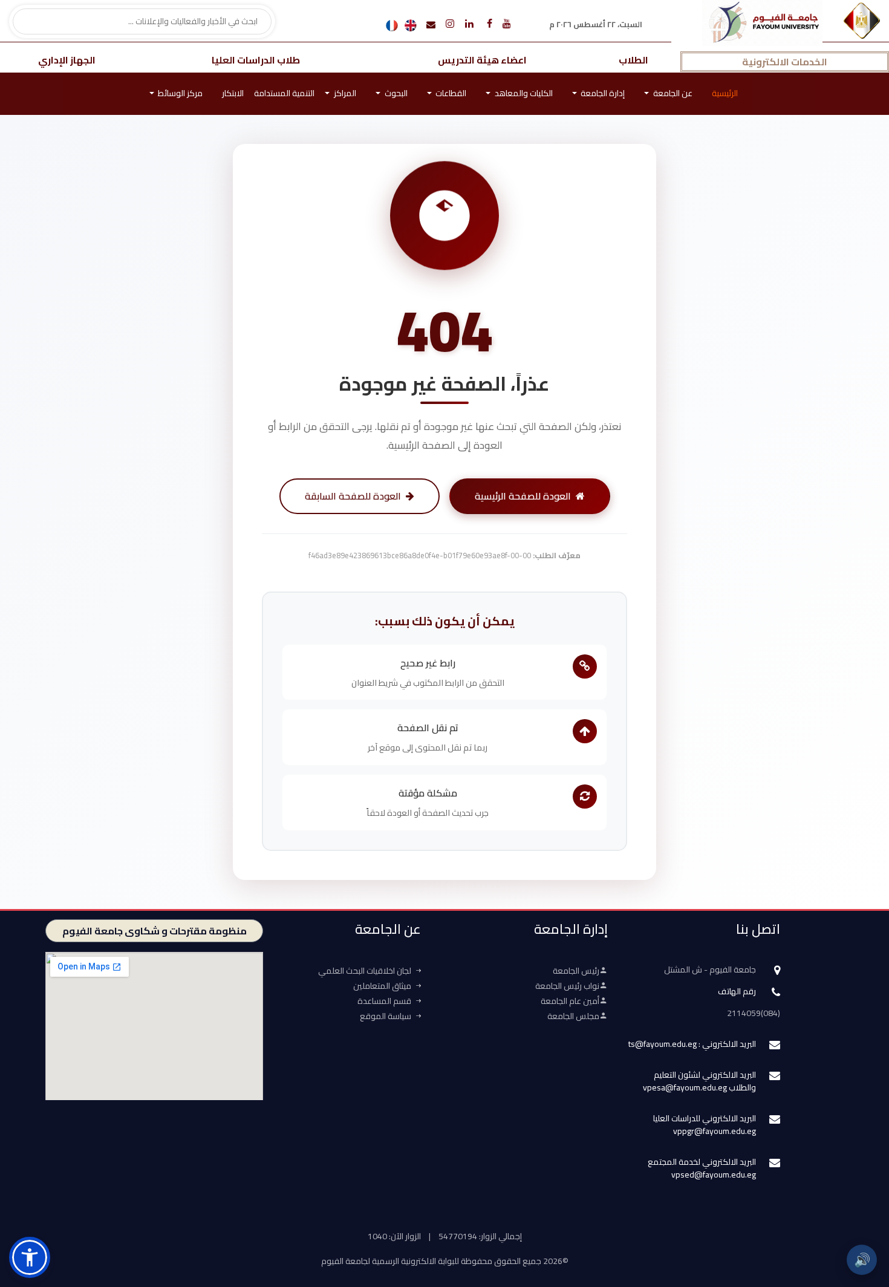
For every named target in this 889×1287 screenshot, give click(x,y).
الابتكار (233, 93)
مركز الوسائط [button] (179, 93)
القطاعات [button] (450, 93)
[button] (29, 1257)
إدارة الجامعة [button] (602, 93)
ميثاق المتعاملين (382, 986)
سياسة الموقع (385, 1016)
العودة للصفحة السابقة (353, 496)
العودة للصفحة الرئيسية (523, 496)
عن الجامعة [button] (671, 93)
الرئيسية (725, 93)
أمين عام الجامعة (570, 1001)
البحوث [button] (395, 93)
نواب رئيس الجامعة (567, 986)
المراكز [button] (344, 93)
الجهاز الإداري (67, 60)
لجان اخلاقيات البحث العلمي (364, 971)
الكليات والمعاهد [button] (523, 93)
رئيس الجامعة (576, 971)
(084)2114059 (753, 1013)
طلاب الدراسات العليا (256, 60)
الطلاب (633, 60)
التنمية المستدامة (284, 93)
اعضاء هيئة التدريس (482, 60)
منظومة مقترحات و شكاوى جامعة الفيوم (154, 931)
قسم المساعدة (384, 1001)
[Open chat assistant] (860, 1218)
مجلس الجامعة (573, 1016)
